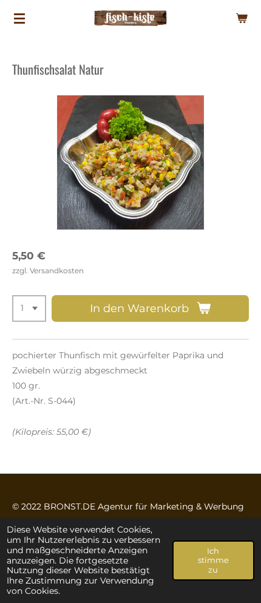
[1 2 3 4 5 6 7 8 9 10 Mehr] (29, 308)
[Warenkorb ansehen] (241, 18)
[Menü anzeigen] (19, 18)
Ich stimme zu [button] (213, 560)
